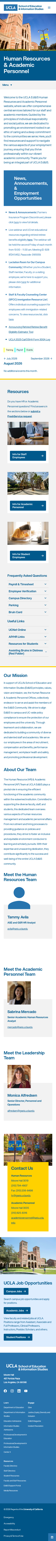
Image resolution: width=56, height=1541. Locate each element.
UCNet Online (17, 630)
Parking (14, 605)
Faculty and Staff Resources (15, 1480)
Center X (7, 1452)
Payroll (19, 349)
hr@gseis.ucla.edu (21, 1195)
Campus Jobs (14, 1291)
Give (30, 1407)
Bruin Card (15, 612)
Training (9, 349)
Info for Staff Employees (19, 455)
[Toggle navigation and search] (49, 7)
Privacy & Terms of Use (13, 1535)
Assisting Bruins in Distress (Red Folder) (26, 651)
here (16, 222)
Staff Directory (9, 1470)
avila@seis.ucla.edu (17, 929)
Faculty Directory (10, 1465)
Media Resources (11, 1490)
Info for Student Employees (21, 555)
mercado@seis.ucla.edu (20, 1027)
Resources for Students (23, 644)
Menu (5, 85)
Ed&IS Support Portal (12, 1485)
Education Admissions (12, 1421)
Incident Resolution (35, 1426)
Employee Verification (22, 591)
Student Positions (16, 1337)
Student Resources (11, 1475)
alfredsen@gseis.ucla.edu (21, 1111)
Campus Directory (20, 598)
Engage (31, 1402)
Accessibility (9, 1523)
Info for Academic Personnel (22, 505)
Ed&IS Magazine (34, 1421)
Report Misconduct (12, 1529)
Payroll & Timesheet (21, 584)
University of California (33, 1509)
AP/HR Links (17, 637)
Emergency (9, 1517)
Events (29, 349)
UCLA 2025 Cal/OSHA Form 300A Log (29, 339)
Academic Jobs (15, 1310)
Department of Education (14, 1407)
